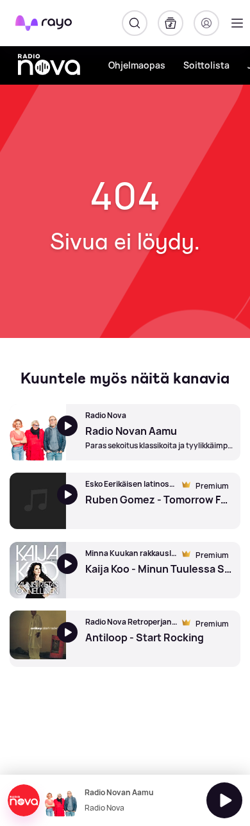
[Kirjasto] (170, 23)
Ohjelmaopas (136, 65)
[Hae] (134, 23)
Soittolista (206, 65)
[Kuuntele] (224, 800)
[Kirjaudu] (206, 23)
